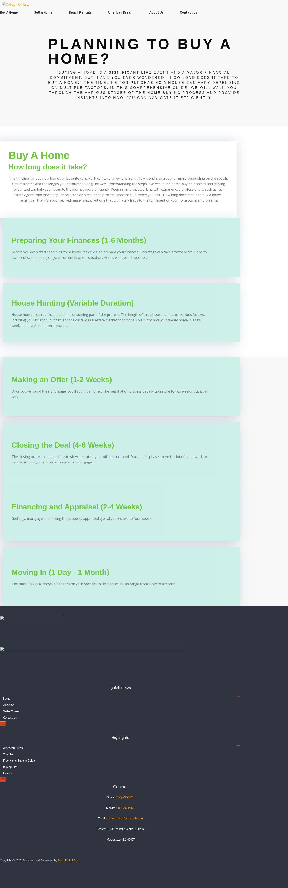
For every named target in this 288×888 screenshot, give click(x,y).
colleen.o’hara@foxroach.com (124, 818)
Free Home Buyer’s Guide (19, 760)
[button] (10, 12)
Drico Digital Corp (68, 860)
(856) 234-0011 (125, 797)
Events (7, 773)
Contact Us (188, 12)
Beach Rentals (80, 12)
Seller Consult (11, 711)
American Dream (120, 12)
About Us (156, 12)
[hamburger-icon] (238, 696)
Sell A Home (43, 12)
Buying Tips (10, 767)
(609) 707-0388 (125, 807)
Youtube (8, 754)
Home (6, 698)
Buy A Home (9, 12)
